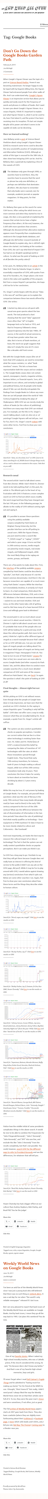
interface (10, 568)
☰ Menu (44, 24)
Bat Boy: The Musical (22, 1425)
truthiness (28, 1418)
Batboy (11, 1471)
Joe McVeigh (7, 68)
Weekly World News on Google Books (21, 1266)
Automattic (20, 1489)
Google (32, 1250)
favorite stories (21, 1356)
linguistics (26, 1247)
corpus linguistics (23, 1250)
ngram (10, 1253)
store (12, 1421)
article (35, 266)
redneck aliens (35, 1294)
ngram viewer (19, 1253)
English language (16, 1247)
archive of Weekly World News (22, 1408)
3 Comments (7, 71)
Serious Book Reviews (18, 1468)
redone (35, 421)
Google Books (20, 1471)
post (23, 139)
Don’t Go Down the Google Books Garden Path (22, 55)
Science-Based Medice (19, 82)
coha (14, 1250)
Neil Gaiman (30, 1471)
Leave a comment (9, 1280)
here (33, 675)
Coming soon (36, 1425)
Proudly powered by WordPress (14, 1486)
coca (10, 1250)
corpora (37, 568)
